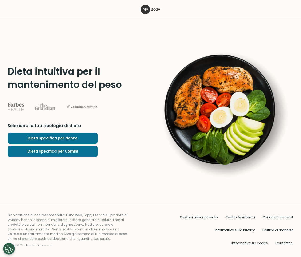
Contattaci (284, 243)
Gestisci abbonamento (199, 217)
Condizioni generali (277, 217)
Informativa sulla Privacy (235, 230)
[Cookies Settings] (9, 249)
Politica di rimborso (277, 230)
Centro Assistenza (240, 217)
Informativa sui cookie (249, 243)
